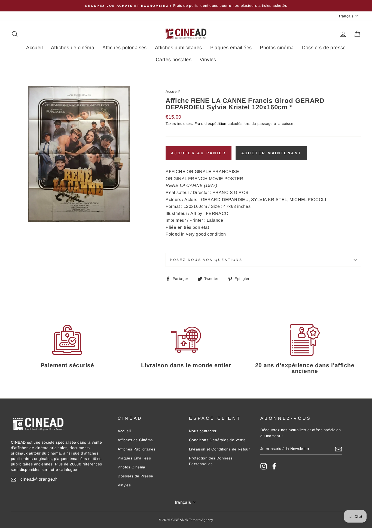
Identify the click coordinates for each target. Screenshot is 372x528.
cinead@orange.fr (38, 479)
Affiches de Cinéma (135, 440)
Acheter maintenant (271, 153)
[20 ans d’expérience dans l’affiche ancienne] (304, 340)
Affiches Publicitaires (136, 449)
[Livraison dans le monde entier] (186, 340)
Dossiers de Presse (135, 476)
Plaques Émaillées (134, 458)
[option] (186, 6)
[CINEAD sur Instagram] (263, 466)
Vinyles (208, 59)
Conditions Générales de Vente (217, 440)
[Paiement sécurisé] (67, 340)
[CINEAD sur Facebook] (274, 466)
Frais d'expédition (210, 124)
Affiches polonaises (124, 47)
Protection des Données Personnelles (211, 461)
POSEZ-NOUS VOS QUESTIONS (206, 260)
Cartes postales (173, 59)
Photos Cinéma (131, 467)
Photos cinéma (277, 47)
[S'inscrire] (338, 448)
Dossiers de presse (324, 47)
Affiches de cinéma (72, 47)
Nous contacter (203, 431)
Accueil (34, 47)
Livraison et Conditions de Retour (219, 449)
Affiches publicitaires (178, 47)
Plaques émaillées (231, 47)
